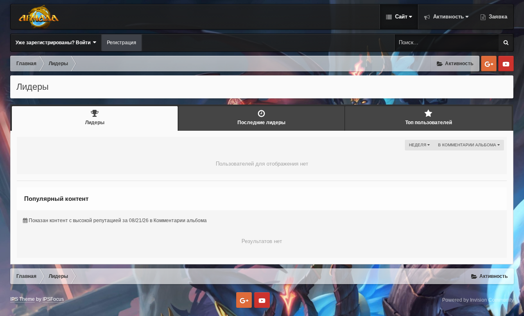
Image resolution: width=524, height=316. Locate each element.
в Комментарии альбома (467, 145)
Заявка (497, 17)
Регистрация (121, 42)
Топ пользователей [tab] (428, 122)
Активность (447, 17)
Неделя (418, 145)
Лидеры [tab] (94, 122)
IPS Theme (22, 299)
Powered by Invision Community (478, 300)
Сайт (400, 17)
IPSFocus (53, 299)
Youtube (506, 63)
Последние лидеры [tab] (261, 122)
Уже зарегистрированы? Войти (54, 42)
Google (489, 63)
